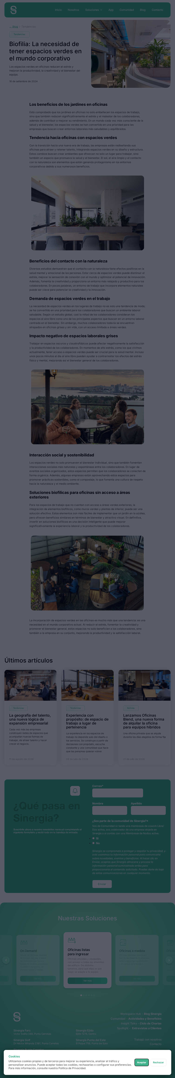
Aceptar (141, 1062)
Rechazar (158, 1062)
